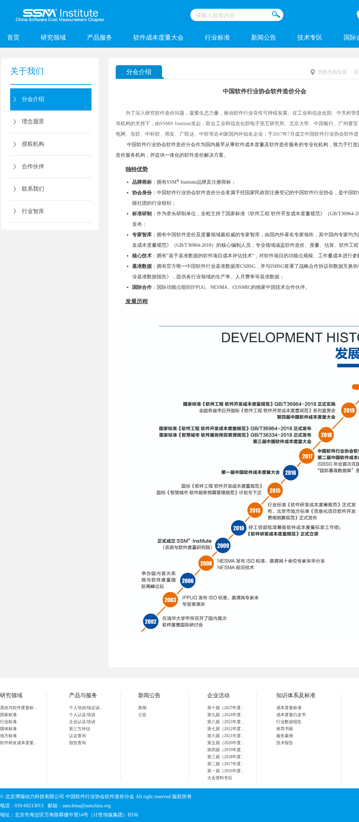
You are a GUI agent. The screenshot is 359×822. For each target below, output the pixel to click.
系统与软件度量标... (18, 707)
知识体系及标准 (296, 695)
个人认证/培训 (82, 714)
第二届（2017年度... (225, 763)
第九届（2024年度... (225, 714)
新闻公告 (263, 37)
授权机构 (33, 144)
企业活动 (218, 695)
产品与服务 (83, 695)
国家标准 (8, 714)
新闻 (142, 707)
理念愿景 (33, 121)
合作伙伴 (33, 166)
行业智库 (33, 211)
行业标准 (217, 37)
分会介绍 (33, 99)
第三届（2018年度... (225, 756)
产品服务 (99, 37)
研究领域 (53, 37)
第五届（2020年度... (225, 742)
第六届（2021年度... (225, 735)
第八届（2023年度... (225, 721)
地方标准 (8, 735)
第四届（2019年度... (225, 749)
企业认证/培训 (82, 721)
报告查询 (77, 742)
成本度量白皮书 (291, 714)
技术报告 (284, 742)
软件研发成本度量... (18, 742)
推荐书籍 (284, 728)
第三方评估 (79, 728)
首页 (13, 37)
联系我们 (33, 189)
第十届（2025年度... (225, 707)
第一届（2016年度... (225, 770)
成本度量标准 (289, 707)
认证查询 (77, 735)
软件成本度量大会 (158, 37)
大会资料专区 (219, 777)
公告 (142, 714)
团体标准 (8, 728)
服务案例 (284, 735)
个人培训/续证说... (86, 707)
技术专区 (310, 37)
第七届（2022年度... (225, 728)
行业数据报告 (289, 721)
